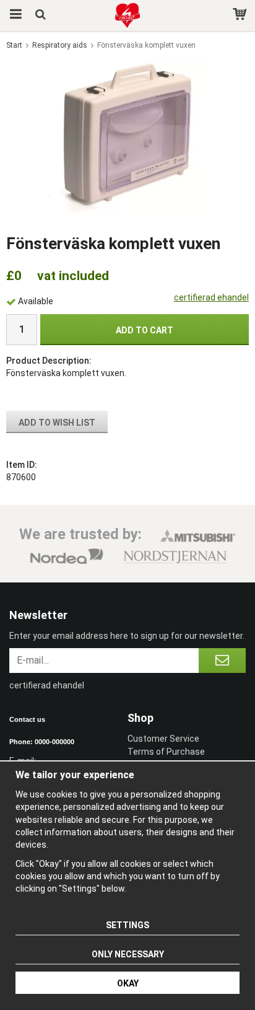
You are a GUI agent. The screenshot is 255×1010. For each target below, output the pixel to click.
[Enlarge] (127, 138)
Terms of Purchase (166, 752)
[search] (42, 15)
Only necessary (128, 954)
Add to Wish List (57, 423)
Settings (127, 925)
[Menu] (14, 15)
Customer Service (163, 739)
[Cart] (241, 15)
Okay (128, 983)
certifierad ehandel (211, 297)
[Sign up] (222, 660)
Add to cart (144, 330)
